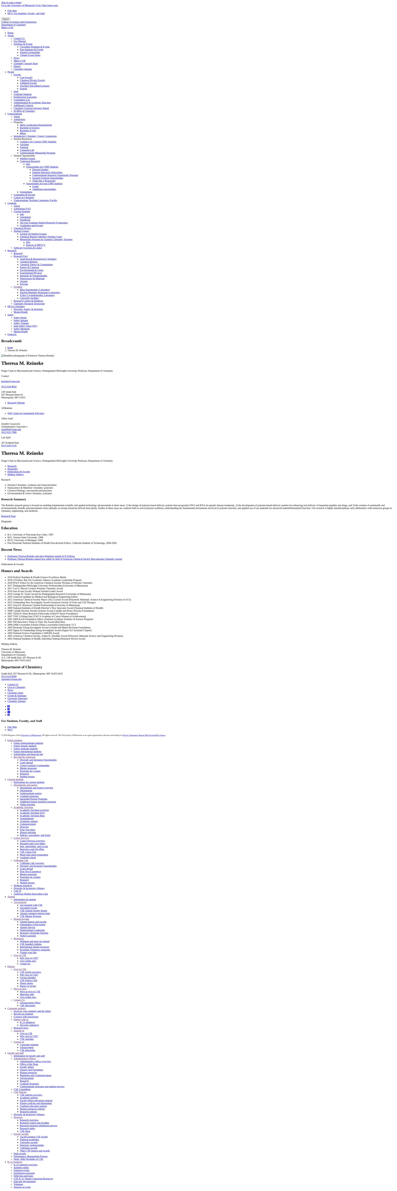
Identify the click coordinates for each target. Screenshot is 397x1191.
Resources (19, 938)
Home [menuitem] (10, 32)
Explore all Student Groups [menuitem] (33, 234)
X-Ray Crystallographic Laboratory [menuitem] (37, 295)
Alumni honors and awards (33, 921)
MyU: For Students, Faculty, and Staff (26, 13)
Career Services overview (32, 841)
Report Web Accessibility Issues (152, 735)
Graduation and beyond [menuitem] (31, 225)
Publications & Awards (12, 564)
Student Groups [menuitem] (27, 158)
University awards (29, 1142)
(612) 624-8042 (9, 386)
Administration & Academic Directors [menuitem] (32, 102)
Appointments (27, 818)
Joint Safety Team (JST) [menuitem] (25, 326)
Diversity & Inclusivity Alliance (29, 888)
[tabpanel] (198, 540)
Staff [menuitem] (16, 91)
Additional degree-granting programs (38, 801)
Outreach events (21, 1170)
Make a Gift (7, 27)
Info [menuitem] (28, 164)
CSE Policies (20, 1092)
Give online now (28, 961)
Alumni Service (27, 927)
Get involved (20, 902)
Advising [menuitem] (24, 144)
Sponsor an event (22, 1187)
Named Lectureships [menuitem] (30, 52)
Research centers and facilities (34, 1123)
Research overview (29, 1120)
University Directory (17, 698)
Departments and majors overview (36, 787)
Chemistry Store (15, 693)
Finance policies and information (36, 1103)
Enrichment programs (24, 1173)
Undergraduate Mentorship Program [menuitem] (37, 153)
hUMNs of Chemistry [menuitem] (24, 111)
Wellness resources (23, 885)
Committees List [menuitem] (22, 100)
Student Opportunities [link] (24, 155)
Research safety (27, 1128)
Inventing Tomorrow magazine (35, 949)
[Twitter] (8, 709)
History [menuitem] (17, 66)
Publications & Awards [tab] (18, 471)
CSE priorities (27, 1039)
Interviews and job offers (32, 849)
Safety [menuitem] (10, 314)
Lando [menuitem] (35, 186)
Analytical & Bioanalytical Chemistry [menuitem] (38, 259)
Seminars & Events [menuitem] (23, 44)
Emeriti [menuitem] (23, 88)
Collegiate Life (21, 860)
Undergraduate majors (31, 793)
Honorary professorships (32, 1145)
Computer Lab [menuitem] (27, 150)
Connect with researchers (26, 1016)
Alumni (11, 896)
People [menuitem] (10, 72)
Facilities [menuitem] (18, 287)
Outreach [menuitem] (11, 334)
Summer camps (21, 1167)
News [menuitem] (16, 58)
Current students (15, 779)
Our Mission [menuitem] (20, 41)
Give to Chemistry (16, 687)
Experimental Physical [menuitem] (31, 273)
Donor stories (26, 983)
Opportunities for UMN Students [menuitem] (42, 167)
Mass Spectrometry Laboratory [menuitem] (35, 289)
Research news (21, 1028)
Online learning (27, 804)
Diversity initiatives (29, 1025)
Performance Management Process (30, 1156)
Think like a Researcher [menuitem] (44, 180)
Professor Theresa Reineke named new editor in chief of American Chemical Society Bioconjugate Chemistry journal (64, 559)
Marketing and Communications (35, 1075)
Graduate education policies (33, 1106)
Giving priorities (28, 977)
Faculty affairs (27, 1067)
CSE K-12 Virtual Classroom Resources (33, 1178)
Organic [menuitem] (24, 281)
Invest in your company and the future (32, 1011)
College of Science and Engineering (18, 22)
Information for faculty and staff (29, 1055)
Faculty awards (21, 1134)
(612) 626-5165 (9, 445)
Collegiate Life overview (32, 863)
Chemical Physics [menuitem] (22, 228)
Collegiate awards (28, 1148)
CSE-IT (17, 891)
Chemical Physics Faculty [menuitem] (32, 80)
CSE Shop (25, 1131)
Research (5, 479)
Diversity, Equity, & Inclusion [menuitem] (28, 309)
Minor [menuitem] (23, 133)
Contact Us (12, 684)
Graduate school (28, 857)
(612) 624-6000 (9, 676)
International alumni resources (34, 947)
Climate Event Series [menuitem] (30, 55)
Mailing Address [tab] (15, 474)
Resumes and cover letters (32, 843)
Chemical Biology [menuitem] (29, 261)
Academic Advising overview (34, 810)
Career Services (21, 838)
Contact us (25, 963)
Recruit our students (23, 1014)
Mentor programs (28, 768)
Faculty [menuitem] (17, 74)
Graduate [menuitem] (11, 203)
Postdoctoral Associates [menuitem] (25, 97)
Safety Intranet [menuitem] (21, 320)
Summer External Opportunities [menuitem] (47, 178)
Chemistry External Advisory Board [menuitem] (31, 108)
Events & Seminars (16, 695)
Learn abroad (26, 762)
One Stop (12, 10)
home (10, 347)
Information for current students (29, 782)
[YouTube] (8, 712)
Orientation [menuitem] (25, 217)
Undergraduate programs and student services (42, 1086)
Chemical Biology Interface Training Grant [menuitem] (41, 236)
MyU (10, 729)
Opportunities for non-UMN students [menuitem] (44, 183)
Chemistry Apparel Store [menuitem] (26, 63)
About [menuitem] (10, 35)
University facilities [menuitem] (29, 298)
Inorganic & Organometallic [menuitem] (33, 275)
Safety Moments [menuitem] (22, 328)
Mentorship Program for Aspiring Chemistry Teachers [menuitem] (46, 239)
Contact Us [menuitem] (19, 38)
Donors (11, 966)
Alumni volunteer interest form (35, 913)
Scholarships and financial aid (28, 754)
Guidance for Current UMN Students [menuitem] (38, 141)
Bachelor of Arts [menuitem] (28, 130)
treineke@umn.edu (10, 381)
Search (5, 19)
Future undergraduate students (28, 743)
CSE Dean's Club (28, 980)
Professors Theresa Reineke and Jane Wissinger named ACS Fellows (41, 556)
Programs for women (30, 771)
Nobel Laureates (28, 935)
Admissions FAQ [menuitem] (22, 208)
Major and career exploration (34, 854)
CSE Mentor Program (30, 916)
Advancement (26, 1047)
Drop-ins (24, 827)
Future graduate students (26, 748)
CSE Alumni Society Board (33, 910)
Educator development (25, 1181)
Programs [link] (18, 122)
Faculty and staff (15, 1053)
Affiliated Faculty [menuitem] (28, 83)
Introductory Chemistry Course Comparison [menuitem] (35, 136)
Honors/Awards (21, 919)
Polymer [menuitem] (24, 284)
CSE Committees (22, 1089)
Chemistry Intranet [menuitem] (23, 69)
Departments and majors (25, 785)
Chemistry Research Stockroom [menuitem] (29, 303)
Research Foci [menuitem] (21, 256)
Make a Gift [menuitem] (19, 60)
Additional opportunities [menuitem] (44, 189)
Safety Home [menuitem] (20, 317)
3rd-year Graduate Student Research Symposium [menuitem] (44, 222)
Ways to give (20, 988)
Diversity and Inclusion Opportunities (38, 760)
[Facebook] (8, 706)
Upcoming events (28, 908)
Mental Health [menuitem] (21, 312)
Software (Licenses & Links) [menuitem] (28, 247)
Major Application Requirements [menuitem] (36, 125)
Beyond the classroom (24, 757)
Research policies (28, 1111)
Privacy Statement (130, 735)
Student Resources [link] (23, 139)
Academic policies (29, 1097)
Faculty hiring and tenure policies (36, 1100)
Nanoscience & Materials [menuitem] (32, 278)
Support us (19, 1030)
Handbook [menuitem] (25, 220)
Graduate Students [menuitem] (23, 94)
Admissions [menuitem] (19, 119)
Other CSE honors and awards (35, 1150)
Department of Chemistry (13, 24)
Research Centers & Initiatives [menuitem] (28, 301)
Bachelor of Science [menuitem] (30, 127)
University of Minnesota (31, 735)
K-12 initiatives (27, 1022)
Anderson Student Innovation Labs (31, 894)
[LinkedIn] (8, 715)
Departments (26, 790)
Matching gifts (27, 994)
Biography (6, 521)
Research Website (16, 402)
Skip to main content (11, 2)
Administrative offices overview (35, 1061)
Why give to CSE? (29, 958)
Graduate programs (29, 796)
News (10, 690)
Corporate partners (16, 1008)
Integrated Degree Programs (33, 799)
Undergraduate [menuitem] (14, 113)
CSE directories (27, 1005)
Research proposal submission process (38, 1125)
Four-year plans (27, 829)
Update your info (28, 952)
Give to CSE (20, 955)
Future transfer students (25, 746)
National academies (29, 1139)
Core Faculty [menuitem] (26, 77)
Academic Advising (23, 807)
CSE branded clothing (31, 944)
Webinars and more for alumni (34, 941)
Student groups (27, 776)
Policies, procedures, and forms (35, 835)
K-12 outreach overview (26, 1164)
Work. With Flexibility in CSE (28, 1159)
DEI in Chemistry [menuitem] (16, 306)
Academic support (29, 821)
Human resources (28, 1072)
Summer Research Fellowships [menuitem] (47, 172)
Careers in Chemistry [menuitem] (24, 197)
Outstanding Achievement (32, 924)
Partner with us (21, 1019)
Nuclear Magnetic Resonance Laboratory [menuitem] (40, 292)
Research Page (8, 516)
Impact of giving (28, 986)
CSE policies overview (31, 1095)
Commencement (28, 824)
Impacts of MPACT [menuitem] (35, 245)
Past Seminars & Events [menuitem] (31, 49)
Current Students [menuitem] (22, 211)
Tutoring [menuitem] (24, 147)
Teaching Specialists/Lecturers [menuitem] (34, 86)
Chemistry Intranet (16, 701)
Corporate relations (29, 1044)
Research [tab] (11, 466)
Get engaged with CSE (31, 905)
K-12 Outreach (14, 1162)
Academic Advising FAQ (32, 813)
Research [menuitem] (11, 250)
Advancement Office (30, 1002)
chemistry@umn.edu (11, 679)
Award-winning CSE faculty (34, 1136)
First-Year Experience (30, 871)
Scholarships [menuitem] (26, 192)
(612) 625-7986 (9, 432)
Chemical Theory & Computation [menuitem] (36, 264)
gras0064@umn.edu (11, 429)
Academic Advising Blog (32, 815)
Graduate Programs (29, 1083)
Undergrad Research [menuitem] (30, 161)
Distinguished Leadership (32, 930)
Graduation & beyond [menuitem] (24, 194)
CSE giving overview (30, 972)
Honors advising (28, 832)
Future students (14, 740)
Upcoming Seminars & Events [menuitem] (35, 46)
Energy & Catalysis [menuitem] (29, 267)
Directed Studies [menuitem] (40, 169)
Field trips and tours (23, 1176)
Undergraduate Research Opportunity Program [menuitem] (55, 175)
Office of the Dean (29, 1064)
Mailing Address (9, 644)
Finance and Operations (31, 1069)
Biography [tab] (12, 469)
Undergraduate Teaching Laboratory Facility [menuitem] (35, 200)
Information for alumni (25, 899)
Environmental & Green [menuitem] (31, 270)
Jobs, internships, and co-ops (34, 846)
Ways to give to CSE (30, 991)
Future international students (27, 751)
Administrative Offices (25, 1058)
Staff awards (20, 1153)
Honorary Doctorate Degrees (34, 933)
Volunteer (18, 1184)
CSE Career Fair (28, 852)
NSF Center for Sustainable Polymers (25, 413)
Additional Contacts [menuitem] (23, 105)
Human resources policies (32, 1109)
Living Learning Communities (34, 765)
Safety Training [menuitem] (21, 323)
